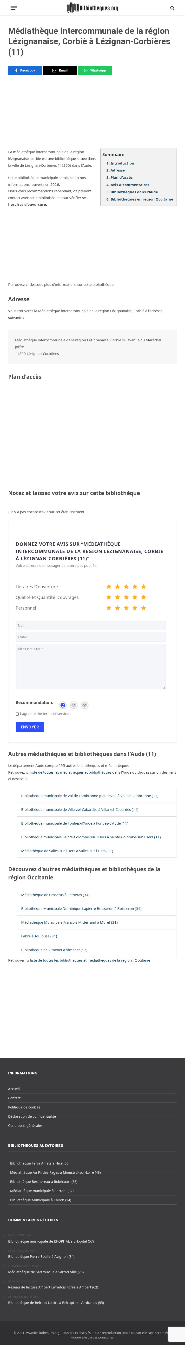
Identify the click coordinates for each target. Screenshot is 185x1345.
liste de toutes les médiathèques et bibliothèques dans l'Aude (81, 772)
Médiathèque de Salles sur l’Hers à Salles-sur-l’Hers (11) (67, 850)
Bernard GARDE (19, 1281)
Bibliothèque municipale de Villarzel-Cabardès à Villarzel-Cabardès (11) (80, 809)
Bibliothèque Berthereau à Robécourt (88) (43, 1181)
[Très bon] (135, 587)
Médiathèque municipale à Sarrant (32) (41, 1190)
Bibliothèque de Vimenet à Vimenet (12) (54, 949)
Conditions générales (25, 1125)
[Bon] (126, 587)
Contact (14, 1098)
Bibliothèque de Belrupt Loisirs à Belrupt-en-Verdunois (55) (56, 1302)
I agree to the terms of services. (45, 713)
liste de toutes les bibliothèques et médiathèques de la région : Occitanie (90, 960)
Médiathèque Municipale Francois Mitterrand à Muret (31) (69, 922)
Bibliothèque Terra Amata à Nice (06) (39, 1163)
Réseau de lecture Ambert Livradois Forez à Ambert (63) (53, 1287)
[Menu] (14, 7)
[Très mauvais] (109, 587)
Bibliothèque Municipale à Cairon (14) (40, 1200)
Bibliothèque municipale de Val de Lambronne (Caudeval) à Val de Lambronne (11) (90, 795)
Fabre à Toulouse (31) (39, 936)
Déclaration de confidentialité (32, 1116)
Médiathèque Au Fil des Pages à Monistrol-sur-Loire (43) (55, 1172)
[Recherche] (171, 7)
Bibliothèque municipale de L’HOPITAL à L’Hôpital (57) (51, 1241)
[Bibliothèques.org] (92, 8)
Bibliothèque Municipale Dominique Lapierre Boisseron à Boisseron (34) (81, 908)
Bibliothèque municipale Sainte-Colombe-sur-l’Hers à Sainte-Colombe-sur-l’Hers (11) (91, 836)
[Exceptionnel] (143, 587)
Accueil (14, 1088)
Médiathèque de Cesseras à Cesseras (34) (55, 894)
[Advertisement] (92, 115)
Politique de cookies (24, 1107)
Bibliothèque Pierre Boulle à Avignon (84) (41, 1256)
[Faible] (117, 587)
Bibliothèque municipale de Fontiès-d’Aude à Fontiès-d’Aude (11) (74, 823)
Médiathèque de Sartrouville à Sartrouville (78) (46, 1272)
